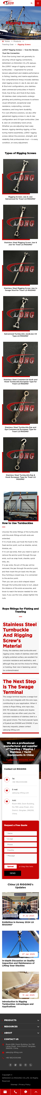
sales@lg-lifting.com (20, 793)
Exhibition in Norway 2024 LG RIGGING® (18, 923)
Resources (11, 1027)
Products (17, 41)
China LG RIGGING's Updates (20, 886)
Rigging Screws (23, 44)
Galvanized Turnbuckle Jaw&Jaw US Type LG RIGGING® (20, 335)
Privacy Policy (24, 1084)
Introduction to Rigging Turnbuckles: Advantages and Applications (18, 1004)
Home (7, 41)
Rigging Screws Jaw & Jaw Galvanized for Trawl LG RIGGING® (20, 198)
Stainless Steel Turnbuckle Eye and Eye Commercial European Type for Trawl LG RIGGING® (20, 429)
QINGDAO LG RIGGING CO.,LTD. (16, 1078)
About (8, 1033)
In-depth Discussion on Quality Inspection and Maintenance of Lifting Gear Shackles (18, 963)
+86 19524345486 (19, 782)
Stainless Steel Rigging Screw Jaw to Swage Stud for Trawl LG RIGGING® (20, 289)
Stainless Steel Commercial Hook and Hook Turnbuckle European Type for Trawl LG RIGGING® (20, 382)
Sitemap (14, 1084)
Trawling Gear (8, 44)
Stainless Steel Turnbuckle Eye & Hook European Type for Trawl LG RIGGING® (20, 477)
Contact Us (11, 1039)
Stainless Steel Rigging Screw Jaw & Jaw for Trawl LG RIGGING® (20, 244)
